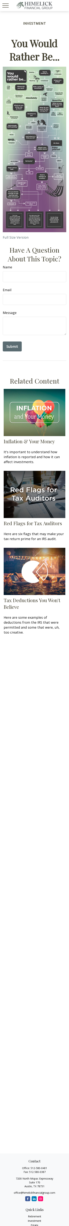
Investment (34, 1221)
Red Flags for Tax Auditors (33, 523)
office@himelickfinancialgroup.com (34, 1192)
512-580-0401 (39, 1168)
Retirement (34, 1216)
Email (7, 290)
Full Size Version (16, 237)
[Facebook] (27, 1198)
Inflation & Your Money (29, 441)
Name (7, 267)
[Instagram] (40, 1198)
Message (10, 312)
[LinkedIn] (34, 1198)
